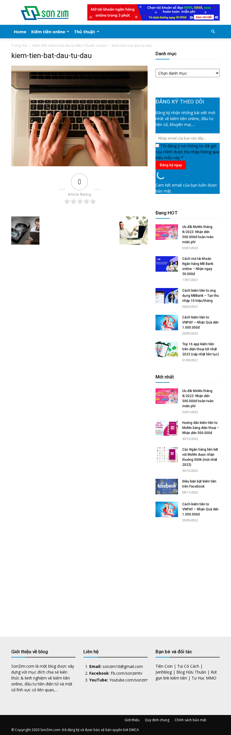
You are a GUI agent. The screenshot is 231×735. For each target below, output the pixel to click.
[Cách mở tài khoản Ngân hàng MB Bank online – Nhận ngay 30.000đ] (167, 264)
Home (20, 31)
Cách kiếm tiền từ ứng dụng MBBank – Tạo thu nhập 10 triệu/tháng (200, 296)
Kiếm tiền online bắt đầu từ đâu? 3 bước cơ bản (69, 45)
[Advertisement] (188, 574)
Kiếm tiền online (48, 31)
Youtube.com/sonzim (128, 680)
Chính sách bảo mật (190, 720)
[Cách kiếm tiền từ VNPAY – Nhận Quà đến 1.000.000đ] (167, 322)
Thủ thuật (84, 31)
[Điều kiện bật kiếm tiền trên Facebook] (167, 486)
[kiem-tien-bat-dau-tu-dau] (79, 164)
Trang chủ (19, 45)
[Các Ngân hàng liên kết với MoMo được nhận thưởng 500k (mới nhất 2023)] (167, 454)
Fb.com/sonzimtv (126, 673)
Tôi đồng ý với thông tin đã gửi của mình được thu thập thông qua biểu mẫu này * (187, 151)
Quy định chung (157, 720)
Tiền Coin (164, 666)
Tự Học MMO (204, 678)
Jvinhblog (164, 672)
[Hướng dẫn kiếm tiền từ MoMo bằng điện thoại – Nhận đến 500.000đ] (167, 428)
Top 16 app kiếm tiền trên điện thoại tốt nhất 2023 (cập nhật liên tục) (200, 349)
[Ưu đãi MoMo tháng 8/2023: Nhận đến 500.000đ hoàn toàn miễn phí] (167, 232)
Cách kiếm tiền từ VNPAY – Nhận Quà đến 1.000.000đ (200, 322)
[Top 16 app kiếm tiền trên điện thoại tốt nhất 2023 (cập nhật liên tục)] (167, 349)
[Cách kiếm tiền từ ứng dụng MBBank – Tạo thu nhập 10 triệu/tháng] (167, 296)
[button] (213, 31)
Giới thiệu (132, 720)
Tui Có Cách (188, 666)
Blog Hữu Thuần (191, 672)
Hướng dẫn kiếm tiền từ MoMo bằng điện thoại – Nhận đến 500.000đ (200, 428)
